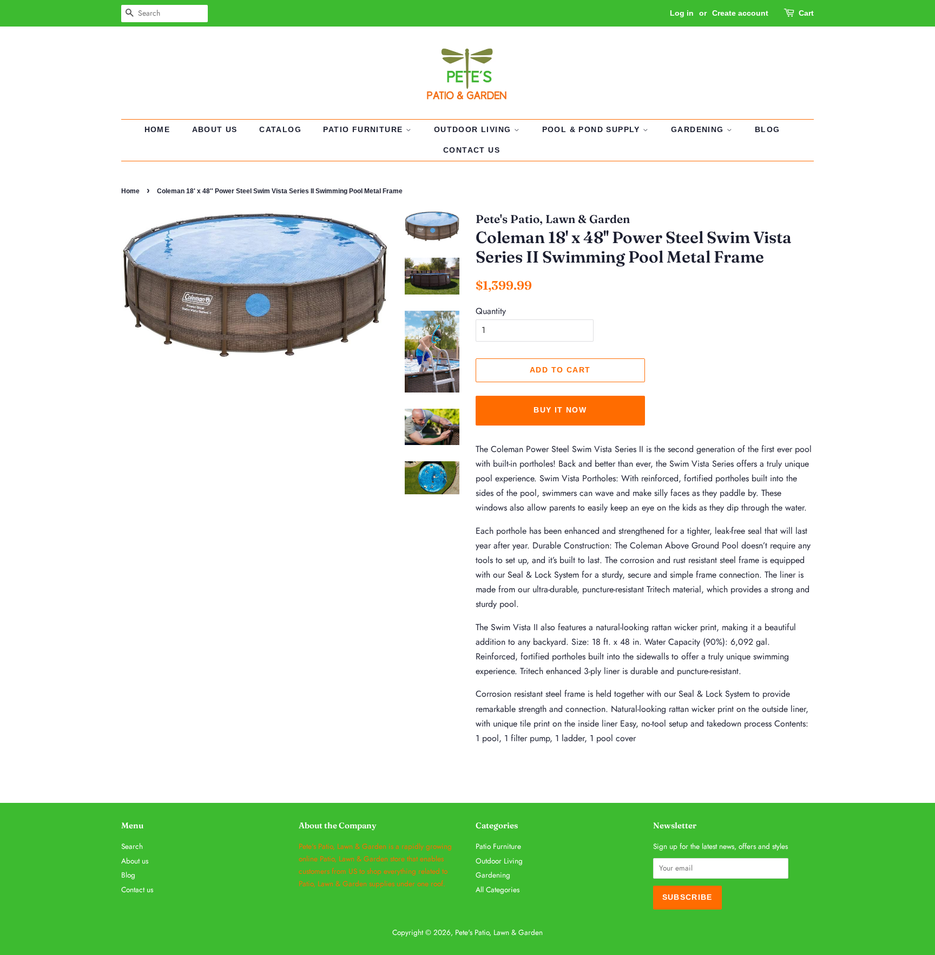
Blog (767, 129)
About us (215, 129)
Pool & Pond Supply (592, 129)
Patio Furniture (364, 129)
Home (157, 129)
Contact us (471, 150)
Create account (740, 13)
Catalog (280, 129)
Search (132, 846)
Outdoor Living (474, 129)
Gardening (699, 129)
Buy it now (560, 409)
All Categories (497, 889)
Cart (806, 13)
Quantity (491, 311)
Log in (682, 13)
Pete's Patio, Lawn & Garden (499, 932)
